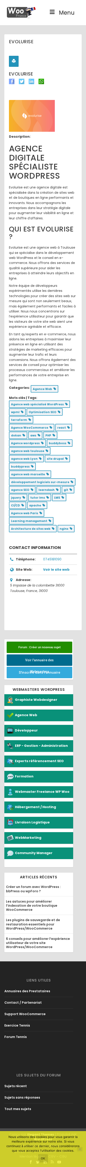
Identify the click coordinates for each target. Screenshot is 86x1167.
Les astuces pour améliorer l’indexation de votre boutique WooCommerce (31, 905)
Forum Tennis (15, 1037)
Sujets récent (15, 1086)
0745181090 (52, 559)
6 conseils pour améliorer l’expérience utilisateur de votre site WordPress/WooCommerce (38, 942)
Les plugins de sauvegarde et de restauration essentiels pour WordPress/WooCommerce (33, 924)
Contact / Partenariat (23, 1002)
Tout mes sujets (17, 1109)
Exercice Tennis (17, 1025)
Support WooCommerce (25, 1014)
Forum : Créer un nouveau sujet (39, 647)
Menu (67, 12)
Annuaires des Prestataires (27, 991)
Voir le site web (56, 569)
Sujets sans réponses (22, 1097)
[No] (80, 1149)
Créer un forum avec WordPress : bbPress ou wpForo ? (33, 889)
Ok (43, 1158)
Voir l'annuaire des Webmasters (39, 662)
